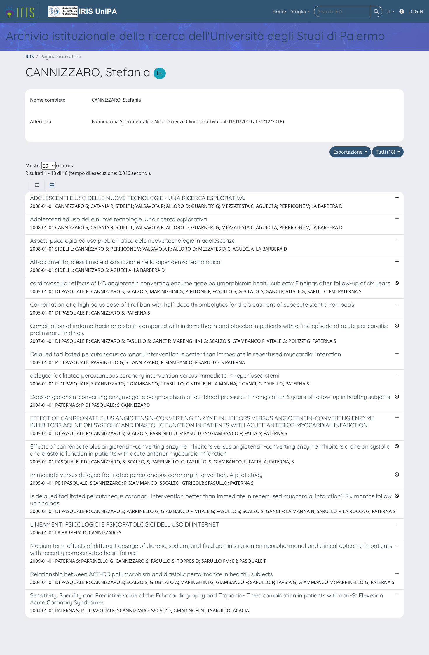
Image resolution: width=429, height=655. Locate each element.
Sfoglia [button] (298, 11)
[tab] (37, 185)
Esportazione (348, 152)
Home (279, 11)
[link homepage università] (83, 11)
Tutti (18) (386, 152)
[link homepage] (21, 11)
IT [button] (389, 11)
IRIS (29, 56)
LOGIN (416, 11)
